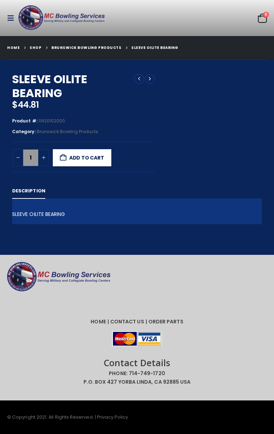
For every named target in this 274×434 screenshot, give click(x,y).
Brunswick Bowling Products (67, 131)
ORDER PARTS (165, 321)
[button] (13, 18)
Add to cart (86, 157)
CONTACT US (127, 321)
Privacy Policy (112, 417)
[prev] (139, 79)
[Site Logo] (63, 18)
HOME (98, 321)
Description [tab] (28, 190)
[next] (150, 79)
